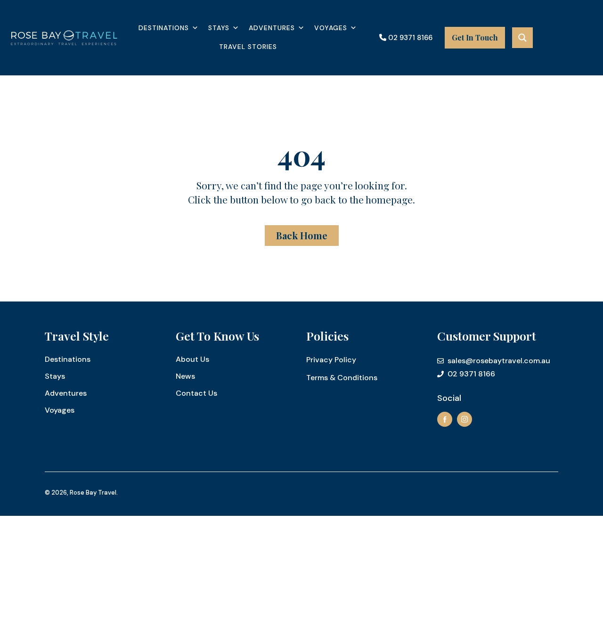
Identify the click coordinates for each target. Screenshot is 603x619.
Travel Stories (248, 46)
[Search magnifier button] (522, 37)
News (185, 376)
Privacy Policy (331, 360)
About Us (192, 359)
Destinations (164, 28)
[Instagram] (464, 419)
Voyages (330, 28)
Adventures (272, 28)
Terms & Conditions (341, 378)
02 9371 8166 (409, 37)
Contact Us (196, 393)
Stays (218, 28)
